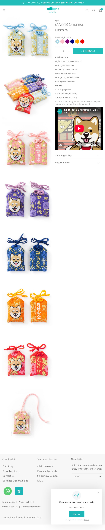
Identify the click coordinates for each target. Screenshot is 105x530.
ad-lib (14, 517)
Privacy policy (25, 502)
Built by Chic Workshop (30, 517)
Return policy (8, 502)
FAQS (40, 480)
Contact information (31, 506)
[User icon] (86, 10)
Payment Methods (47, 471)
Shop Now (79, 2)
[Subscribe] (100, 476)
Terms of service (10, 506)
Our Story (8, 466)
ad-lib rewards (45, 466)
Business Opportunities (15, 480)
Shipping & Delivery (47, 475)
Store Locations (11, 471)
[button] (4, 10)
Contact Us (8, 475)
